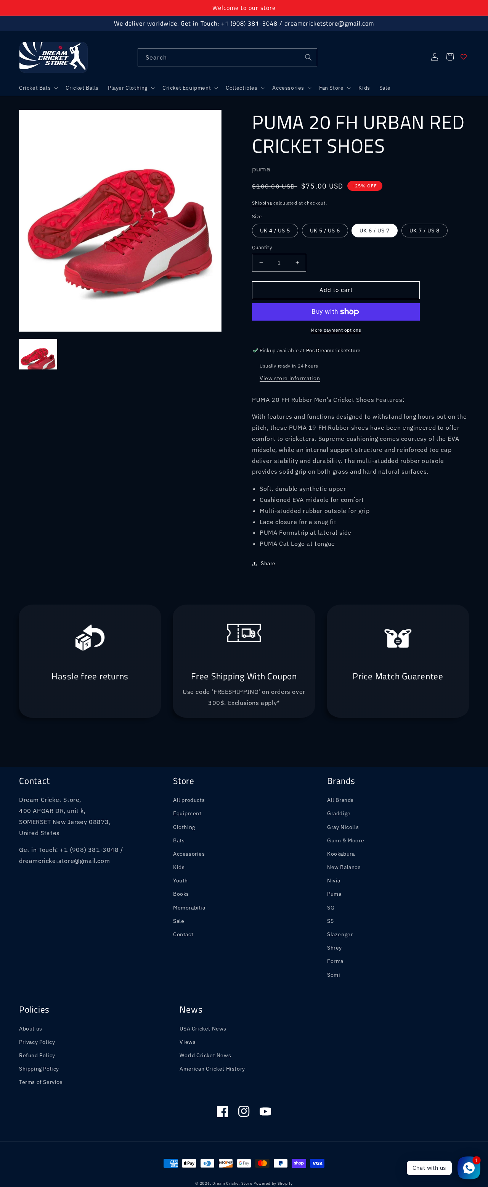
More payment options (336, 330)
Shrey (334, 947)
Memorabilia (189, 907)
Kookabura (341, 853)
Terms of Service (41, 1082)
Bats (179, 840)
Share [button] (268, 563)
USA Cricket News (203, 1028)
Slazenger (340, 934)
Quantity (262, 247)
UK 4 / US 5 (275, 230)
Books (181, 893)
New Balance (344, 867)
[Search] (308, 57)
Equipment (187, 813)
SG (330, 907)
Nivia (333, 880)
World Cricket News (205, 1055)
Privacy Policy (37, 1042)
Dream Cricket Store (232, 1183)
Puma (334, 893)
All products (189, 800)
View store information (290, 378)
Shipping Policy (39, 1068)
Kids (179, 867)
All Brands (340, 800)
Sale (178, 921)
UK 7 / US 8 (424, 230)
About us (30, 1028)
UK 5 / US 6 (325, 230)
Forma (335, 961)
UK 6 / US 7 (375, 230)
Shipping (262, 203)
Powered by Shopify (273, 1183)
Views (188, 1042)
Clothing (184, 827)
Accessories (189, 853)
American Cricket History (212, 1068)
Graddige (339, 813)
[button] (37, 88)
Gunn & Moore (345, 840)
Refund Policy (37, 1055)
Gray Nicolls (343, 827)
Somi (333, 974)
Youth (180, 880)
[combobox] (227, 57)
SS (330, 921)
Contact (183, 934)
